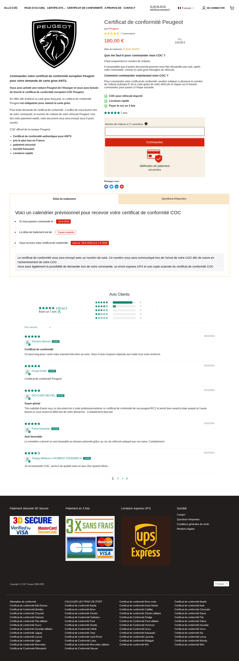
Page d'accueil (34, 8)
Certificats (55, 8)
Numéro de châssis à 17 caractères (141, 123)
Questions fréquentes (174, 198)
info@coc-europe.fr (160, 9)
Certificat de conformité (85, 8)
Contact (129, 8)
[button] (186, 8)
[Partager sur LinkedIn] (117, 187)
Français (219, 583)
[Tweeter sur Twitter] (111, 187)
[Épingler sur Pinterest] (122, 187)
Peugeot (113, 28)
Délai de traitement (64, 198)
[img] (32, 336)
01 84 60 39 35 (158, 6)
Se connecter (216, 8)
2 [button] (118, 478)
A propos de (113, 8)
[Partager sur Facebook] (106, 187)
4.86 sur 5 (61, 308)
